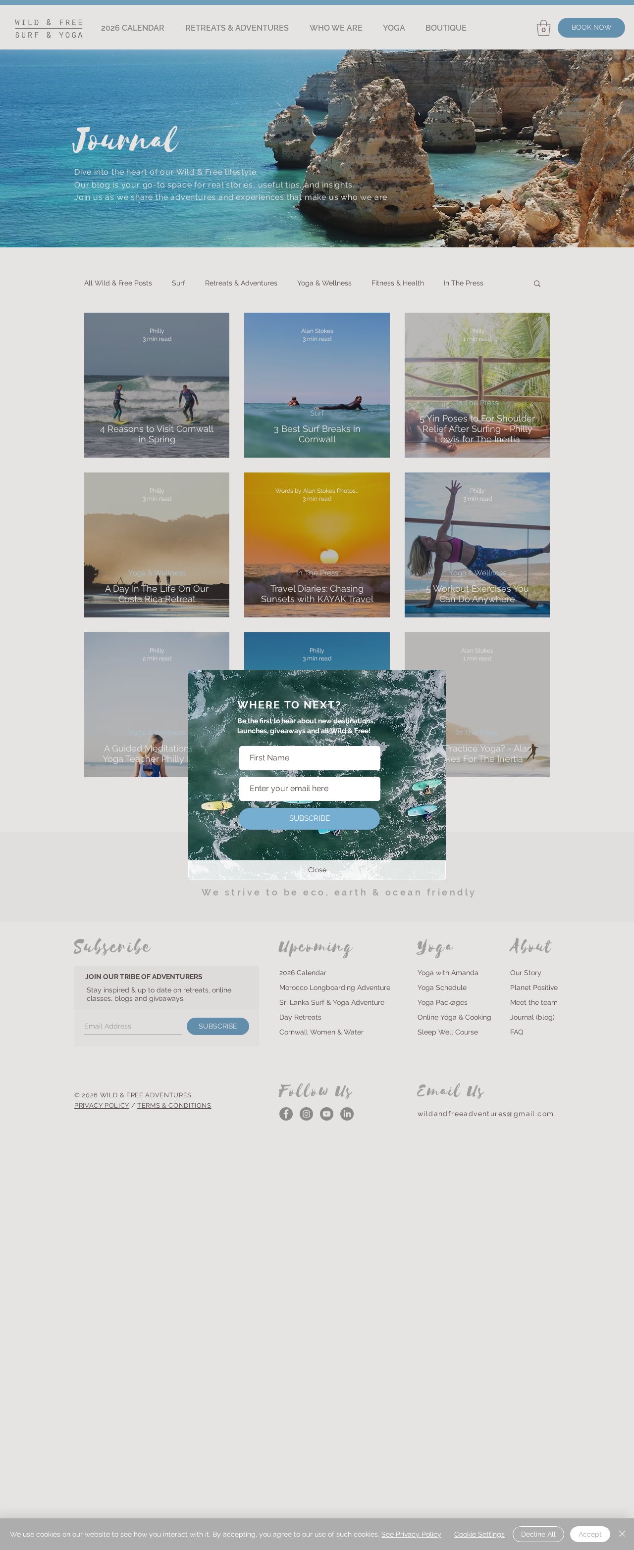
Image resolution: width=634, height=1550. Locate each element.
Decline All (538, 1534)
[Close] (622, 1534)
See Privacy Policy (411, 1534)
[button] (317, 870)
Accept (590, 1534)
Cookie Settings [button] (479, 1534)
